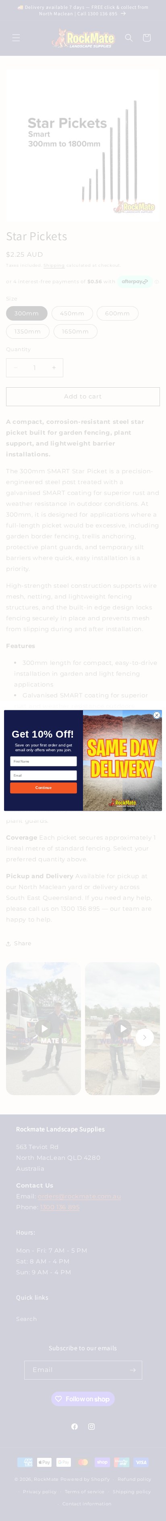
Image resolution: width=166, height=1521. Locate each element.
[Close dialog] (156, 715)
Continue (43, 788)
